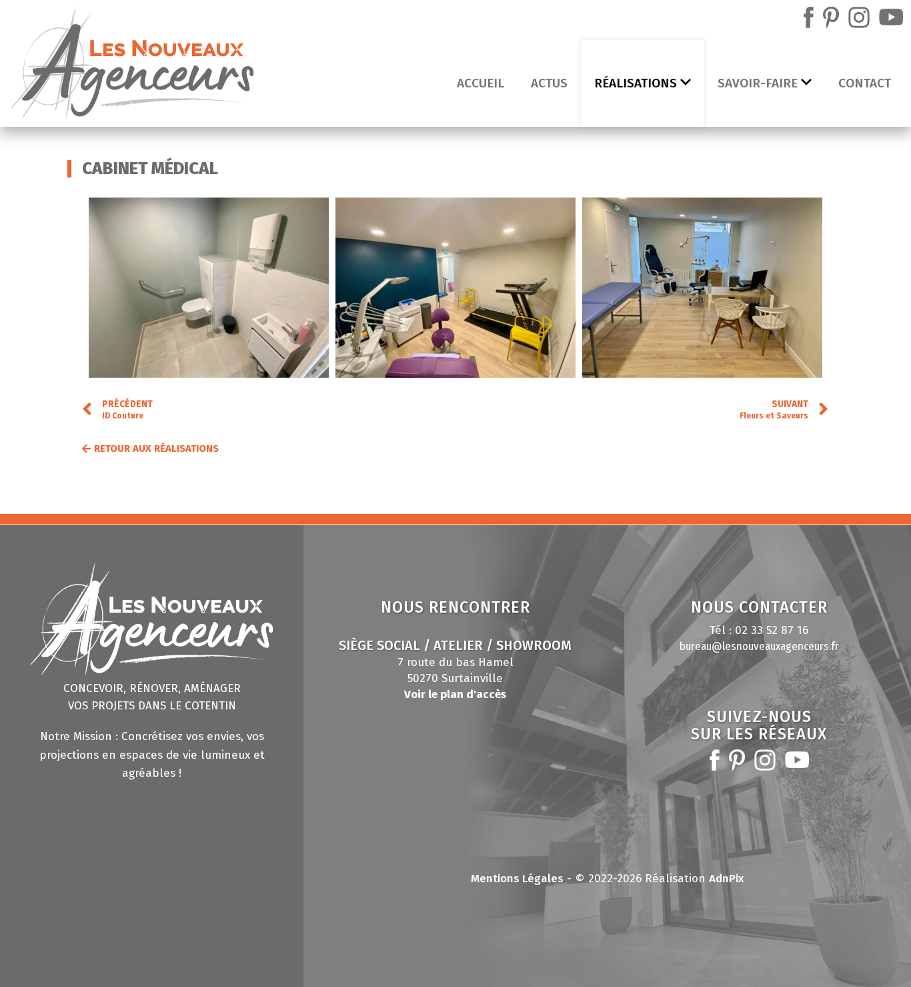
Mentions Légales (517, 879)
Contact (864, 83)
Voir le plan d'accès (455, 694)
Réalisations (635, 83)
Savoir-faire (758, 83)
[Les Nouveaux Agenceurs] (132, 65)
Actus (549, 83)
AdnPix (726, 879)
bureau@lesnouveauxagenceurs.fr (759, 646)
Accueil (480, 83)
